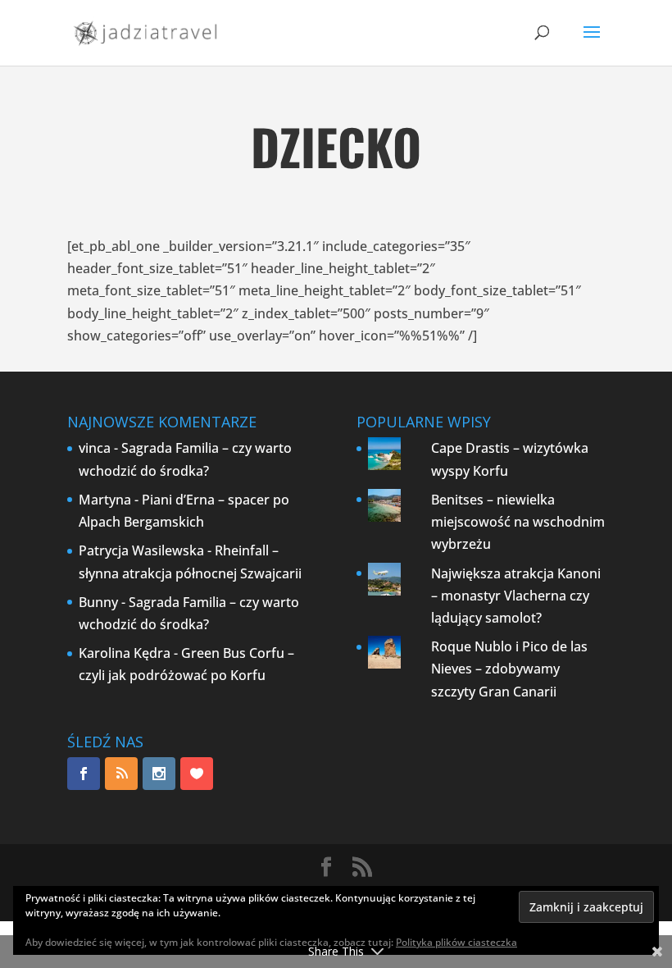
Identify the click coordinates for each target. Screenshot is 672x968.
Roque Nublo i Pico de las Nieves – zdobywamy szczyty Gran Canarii (509, 668)
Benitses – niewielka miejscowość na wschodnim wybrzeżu (518, 522)
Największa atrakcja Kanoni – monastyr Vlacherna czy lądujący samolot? (516, 595)
